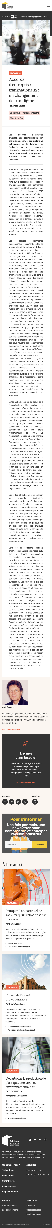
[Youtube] (40, 1140)
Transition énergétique (17, 1118)
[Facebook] (45, 1140)
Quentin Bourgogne (18, 1095)
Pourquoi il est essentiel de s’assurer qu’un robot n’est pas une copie (26, 915)
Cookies (46, 1225)
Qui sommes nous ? (11, 1165)
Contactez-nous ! (9, 1205)
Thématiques (8, 1170)
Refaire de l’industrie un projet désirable (22, 997)
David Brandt (15, 924)
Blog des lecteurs (14, 17)
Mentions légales (33, 1214)
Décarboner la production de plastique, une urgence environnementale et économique (26, 1084)
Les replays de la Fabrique (37, 1174)
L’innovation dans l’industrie (19, 947)
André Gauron (18, 106)
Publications (8, 1175)
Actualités (31, 1165)
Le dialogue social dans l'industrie (24, 113)
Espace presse (9, 1186)
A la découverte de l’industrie (19, 1026)
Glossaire (30, 1205)
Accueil (5, 17)
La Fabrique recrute (11, 1210)
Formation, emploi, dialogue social (21, 1030)
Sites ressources (33, 1210)
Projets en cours (33, 1170)
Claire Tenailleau (17, 1004)
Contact (6, 1200)
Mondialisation (16, 118)
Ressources (31, 1200)
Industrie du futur (15, 943)
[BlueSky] (35, 1140)
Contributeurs (8, 1181)
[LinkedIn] (30, 1140)
